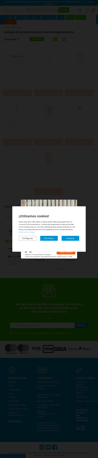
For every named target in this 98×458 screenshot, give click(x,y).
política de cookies (27, 232)
